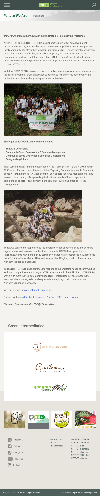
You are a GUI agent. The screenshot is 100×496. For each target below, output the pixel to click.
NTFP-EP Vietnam (79, 458)
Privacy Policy (56, 446)
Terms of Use (56, 439)
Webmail (54, 442)
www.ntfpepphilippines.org (38, 290)
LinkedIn (74, 297)
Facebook (29, 297)
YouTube (51, 297)
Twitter (17, 446)
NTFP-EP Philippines (80, 455)
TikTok (60, 297)
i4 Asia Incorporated (88, 493)
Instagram (40, 297)
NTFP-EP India (77, 446)
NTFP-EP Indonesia (80, 449)
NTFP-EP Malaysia (79, 452)
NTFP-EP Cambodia (80, 442)
